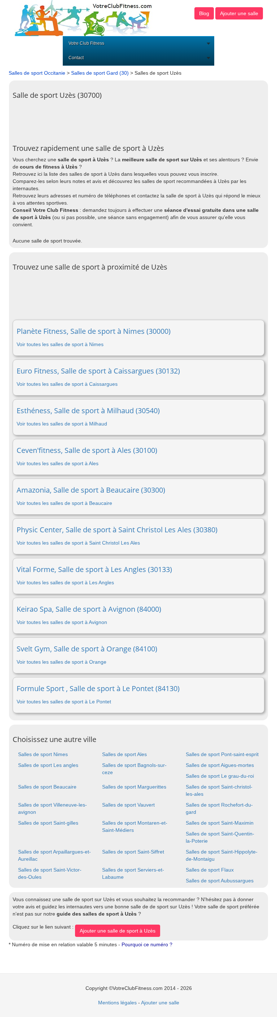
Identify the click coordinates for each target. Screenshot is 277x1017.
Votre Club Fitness (86, 43)
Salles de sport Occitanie (37, 73)
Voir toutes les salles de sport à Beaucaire (64, 503)
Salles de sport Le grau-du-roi (220, 776)
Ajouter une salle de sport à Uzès (117, 931)
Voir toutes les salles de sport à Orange (61, 662)
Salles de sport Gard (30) (100, 73)
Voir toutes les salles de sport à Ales (57, 463)
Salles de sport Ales (124, 754)
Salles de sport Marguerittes (134, 787)
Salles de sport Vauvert (128, 805)
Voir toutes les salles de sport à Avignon (62, 622)
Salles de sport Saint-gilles (48, 823)
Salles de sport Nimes (43, 754)
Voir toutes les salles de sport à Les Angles (65, 582)
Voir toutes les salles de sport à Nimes (60, 344)
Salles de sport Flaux (210, 870)
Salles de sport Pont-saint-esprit (222, 754)
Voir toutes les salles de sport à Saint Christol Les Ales (78, 543)
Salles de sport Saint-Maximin (220, 823)
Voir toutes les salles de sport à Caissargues (67, 384)
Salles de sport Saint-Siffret (133, 852)
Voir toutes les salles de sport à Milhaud (62, 424)
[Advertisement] (144, 119)
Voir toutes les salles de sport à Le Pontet (64, 701)
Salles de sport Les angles (48, 765)
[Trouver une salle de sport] (84, 18)
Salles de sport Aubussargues (220, 880)
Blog (204, 13)
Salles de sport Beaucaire (47, 787)
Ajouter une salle (239, 13)
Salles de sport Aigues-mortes (220, 765)
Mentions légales (117, 1002)
